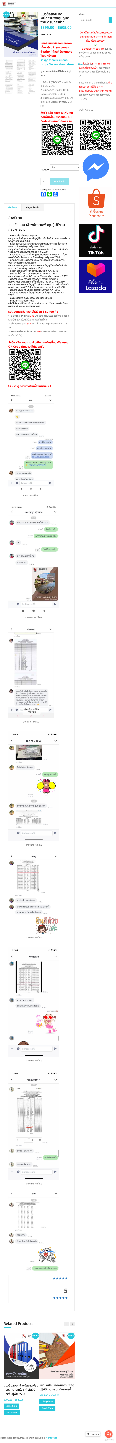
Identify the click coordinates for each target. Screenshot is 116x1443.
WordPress (51, 1438)
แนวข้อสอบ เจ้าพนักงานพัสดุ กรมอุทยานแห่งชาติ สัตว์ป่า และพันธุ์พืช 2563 (21, 1389)
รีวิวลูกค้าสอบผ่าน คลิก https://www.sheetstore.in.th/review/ (66, 62)
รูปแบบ (45, 169)
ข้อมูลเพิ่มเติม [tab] (32, 207)
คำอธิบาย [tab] (12, 207)
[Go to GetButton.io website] (109, 1440)
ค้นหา (82, 14)
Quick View (11, 1412)
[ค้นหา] (110, 20)
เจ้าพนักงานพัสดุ (59, 189)
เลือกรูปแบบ (11, 1406)
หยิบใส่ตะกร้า (59, 181)
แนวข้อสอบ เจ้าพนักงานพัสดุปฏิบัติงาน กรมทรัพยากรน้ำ (56, 1387)
